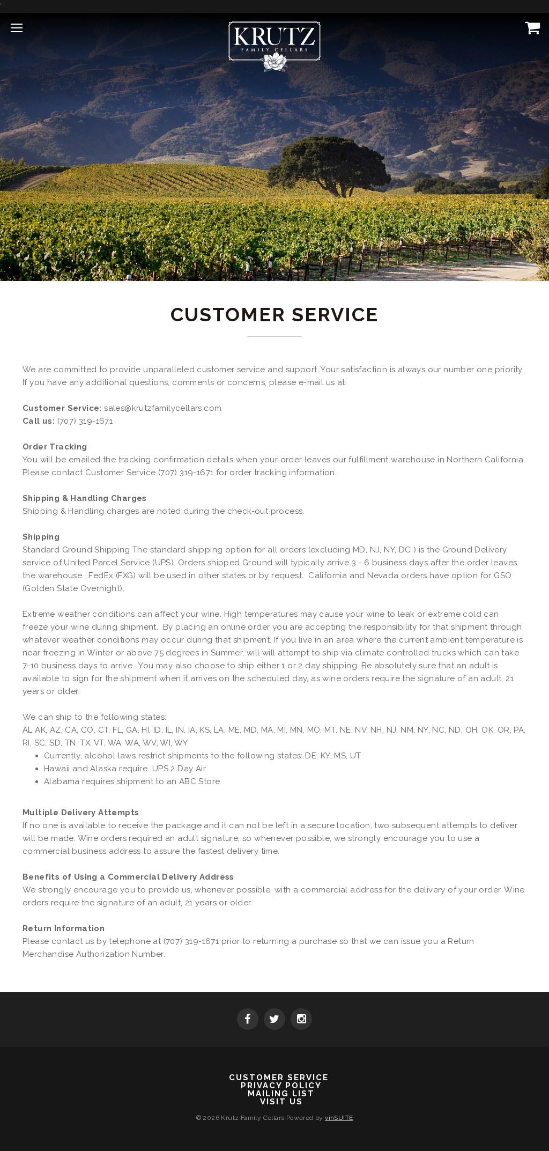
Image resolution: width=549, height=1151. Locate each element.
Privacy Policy (281, 1086)
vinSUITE (339, 1118)
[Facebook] (247, 1020)
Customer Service (279, 1078)
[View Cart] (530, 27)
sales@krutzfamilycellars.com (162, 408)
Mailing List (281, 1094)
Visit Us (281, 1102)
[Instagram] (301, 1020)
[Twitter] (274, 1020)
